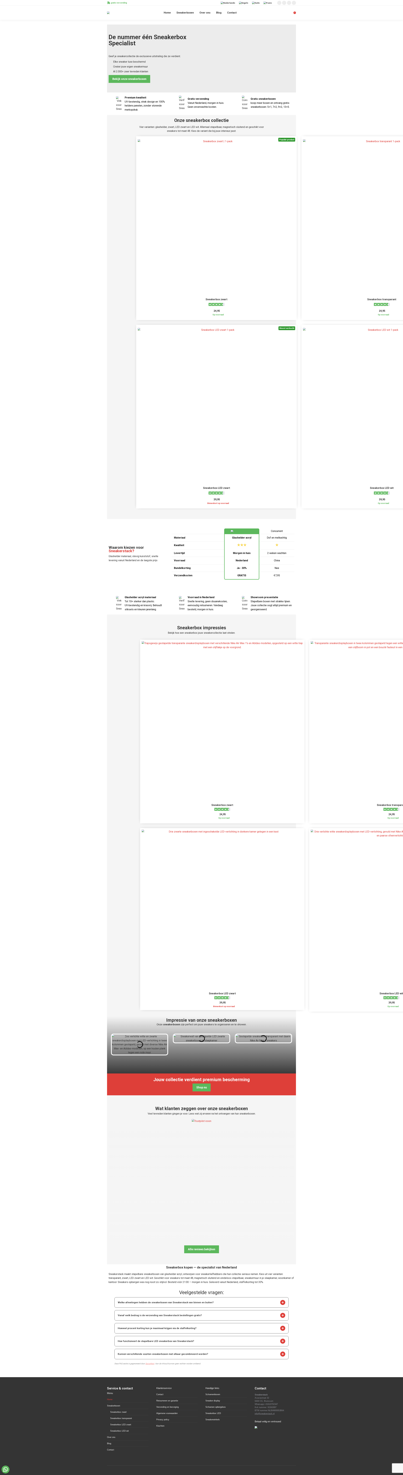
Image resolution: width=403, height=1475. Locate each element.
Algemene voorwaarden (167, 1413)
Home (109, 1399)
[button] (282, 1302)
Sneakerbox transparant (381, 299)
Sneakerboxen (113, 1406)
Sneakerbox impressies (201, 627)
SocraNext (149, 1364)
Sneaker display (212, 1401)
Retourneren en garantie (167, 1401)
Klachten (160, 1426)
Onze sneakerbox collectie (201, 120)
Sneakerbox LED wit (382, 487)
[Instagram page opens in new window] (279, 3)
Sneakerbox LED (213, 1413)
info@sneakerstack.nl (265, 1413)
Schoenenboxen (212, 1394)
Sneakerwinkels (212, 1419)
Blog (109, 1443)
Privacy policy (162, 1419)
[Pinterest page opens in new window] (289, 3)
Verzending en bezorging (167, 1407)
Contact (110, 1450)
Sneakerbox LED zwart (216, 487)
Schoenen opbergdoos (215, 1407)
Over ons (111, 1437)
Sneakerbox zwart (216, 299)
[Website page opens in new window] (294, 3)
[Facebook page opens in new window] (284, 3)
